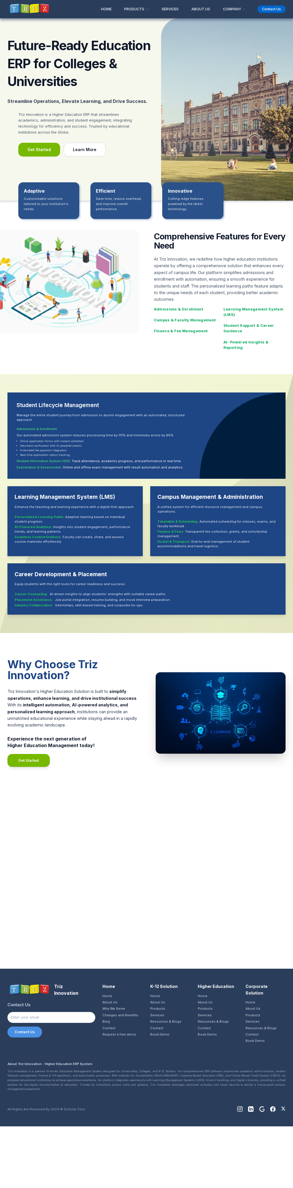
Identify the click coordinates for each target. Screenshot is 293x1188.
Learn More (84, 149)
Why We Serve (113, 1009)
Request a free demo (119, 1034)
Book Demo (159, 1034)
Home (107, 996)
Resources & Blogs (165, 1021)
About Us (109, 1002)
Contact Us (25, 1032)
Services (157, 1015)
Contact (109, 1028)
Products (157, 1009)
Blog (106, 1021)
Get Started (39, 149)
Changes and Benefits (120, 1015)
